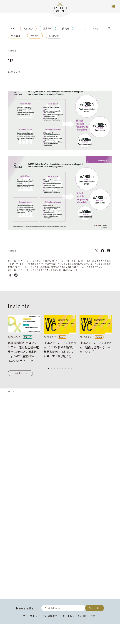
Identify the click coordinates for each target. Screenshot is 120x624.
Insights (18, 373)
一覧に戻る (12, 51)
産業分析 (48, 28)
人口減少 (28, 28)
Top (9, 391)
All (12, 28)
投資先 (65, 28)
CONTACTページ (75, 267)
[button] (48, 368)
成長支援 (16, 35)
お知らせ (54, 35)
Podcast (35, 35)
